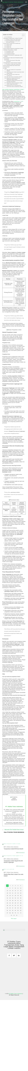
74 (14, 915)
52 (15, 905)
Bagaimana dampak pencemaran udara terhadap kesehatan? (15, 81)
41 (18, 900)
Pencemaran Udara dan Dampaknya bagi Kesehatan (13, 58)
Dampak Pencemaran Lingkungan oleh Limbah (13, 56)
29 (18, 895)
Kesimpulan (7, 66)
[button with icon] (9, 955)
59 (18, 908)
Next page (13, 918)
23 (18, 893)
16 (15, 890)
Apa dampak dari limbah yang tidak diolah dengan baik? (15, 73)
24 (20, 893)
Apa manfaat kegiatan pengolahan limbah (13, 48)
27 (12, 895)
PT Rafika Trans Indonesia (15, 993)
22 (15, 893)
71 (18, 912)
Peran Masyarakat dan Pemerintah (12, 65)
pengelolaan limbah (18, 101)
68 (10, 912)
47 (18, 903)
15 (12, 890)
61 (7, 910)
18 (20, 890)
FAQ (6, 68)
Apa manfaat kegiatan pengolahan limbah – (13, 89)
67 (7, 912)
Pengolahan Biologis (10, 53)
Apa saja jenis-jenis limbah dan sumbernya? (13, 75)
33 (12, 898)
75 (16, 915)
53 (18, 905)
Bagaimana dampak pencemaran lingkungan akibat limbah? (13, 79)
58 (15, 908)
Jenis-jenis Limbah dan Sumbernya (12, 43)
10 (15, 888)
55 (7, 908)
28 (15, 895)
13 (7, 890)
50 (10, 905)
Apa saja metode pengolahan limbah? (14, 76)
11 (18, 888)
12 (20, 888)
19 (7, 893)
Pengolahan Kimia (10, 52)
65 (18, 910)
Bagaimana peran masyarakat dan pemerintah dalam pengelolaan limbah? (15, 86)
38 (10, 900)
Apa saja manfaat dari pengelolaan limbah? (14, 70)
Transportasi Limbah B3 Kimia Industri (13, 848)
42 (20, 900)
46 (15, 903)
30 (20, 895)
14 (10, 890)
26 (10, 895)
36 (20, 898)
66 (20, 910)
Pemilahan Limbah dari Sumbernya (13, 64)
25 (7, 895)
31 (7, 898)
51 (12, 905)
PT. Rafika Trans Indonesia (11, 846)
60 (20, 908)
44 (10, 903)
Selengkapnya (21, 852)
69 (12, 912)
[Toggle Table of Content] (22, 35)
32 (10, 898)
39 (12, 900)
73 (11, 915)
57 (12, 908)
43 (7, 903)
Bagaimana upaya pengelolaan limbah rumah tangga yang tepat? (14, 83)
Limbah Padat (9, 44)
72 (20, 912)
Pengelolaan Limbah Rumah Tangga (12, 62)
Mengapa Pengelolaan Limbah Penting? (13, 38)
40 (15, 900)
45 (12, 903)
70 (15, 912)
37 (7, 900)
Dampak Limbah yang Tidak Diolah (13, 39)
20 (10, 893)
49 (7, 905)
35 (18, 898)
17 (18, 890)
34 (15, 898)
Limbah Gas (8, 47)
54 (20, 905)
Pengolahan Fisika (10, 51)
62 (10, 910)
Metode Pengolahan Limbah (10, 49)
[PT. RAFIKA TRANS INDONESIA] (12, 2)
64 (15, 910)
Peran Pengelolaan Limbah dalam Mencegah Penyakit (13, 41)
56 (10, 908)
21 (12, 893)
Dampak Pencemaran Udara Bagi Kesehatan (13, 61)
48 (20, 903)
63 (12, 910)
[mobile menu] (26, 2)
